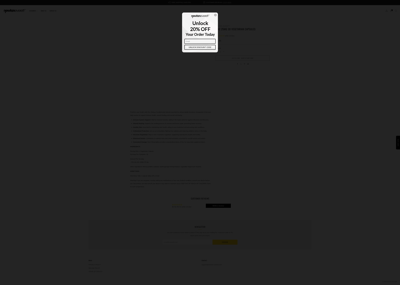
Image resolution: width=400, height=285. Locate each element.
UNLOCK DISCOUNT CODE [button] (200, 47)
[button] (215, 15)
